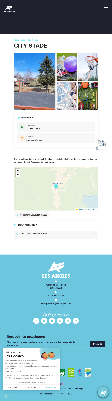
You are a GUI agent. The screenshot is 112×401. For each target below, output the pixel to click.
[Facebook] (44, 321)
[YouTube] (52, 321)
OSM (88, 209)
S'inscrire (97, 344)
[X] (60, 321)
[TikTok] (76, 321)
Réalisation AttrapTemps (72, 388)
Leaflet (80, 209)
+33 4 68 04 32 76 (56, 295)
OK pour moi (50, 387)
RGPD (70, 394)
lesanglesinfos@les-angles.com (56, 303)
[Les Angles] (9, 8)
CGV (61, 394)
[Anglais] (61, 384)
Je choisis (31, 387)
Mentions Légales (47, 394)
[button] (5, 396)
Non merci (12, 387)
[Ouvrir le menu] (106, 9)
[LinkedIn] (68, 321)
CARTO (94, 209)
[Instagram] (36, 321)
